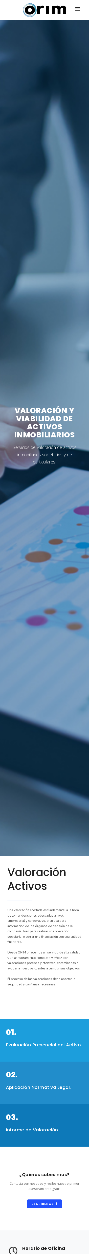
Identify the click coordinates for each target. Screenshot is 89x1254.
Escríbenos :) (44, 1204)
